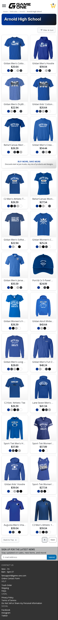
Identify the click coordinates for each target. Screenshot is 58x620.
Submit (52, 557)
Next (53, 539)
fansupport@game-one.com (13, 575)
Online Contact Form (10, 578)
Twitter (4, 615)
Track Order (6, 585)
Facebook (5, 610)
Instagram (5, 612)
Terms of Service (8, 600)
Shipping (5, 588)
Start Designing (15, 55)
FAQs (3, 591)
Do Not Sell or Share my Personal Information (21, 603)
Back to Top (10, 540)
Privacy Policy (7, 597)
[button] (4, 5)
